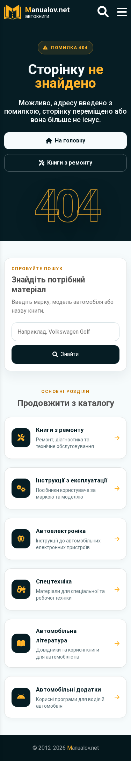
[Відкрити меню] (122, 12)
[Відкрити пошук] (103, 12)
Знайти (70, 354)
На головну (70, 140)
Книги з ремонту (69, 162)
